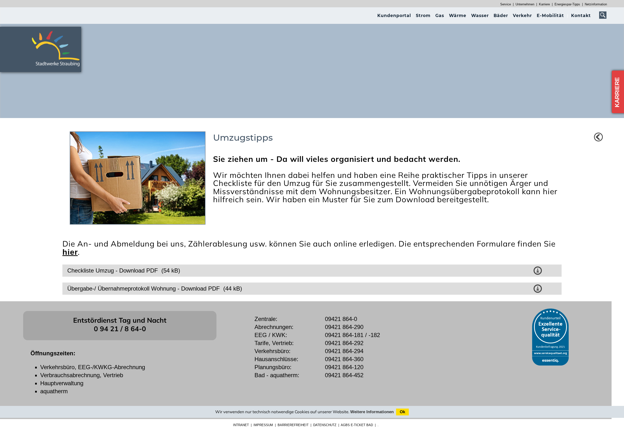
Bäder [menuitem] (501, 15)
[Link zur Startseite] (58, 68)
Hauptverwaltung (61, 383)
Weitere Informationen (372, 412)
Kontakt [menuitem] (581, 15)
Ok (402, 412)
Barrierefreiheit (293, 425)
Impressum (263, 425)
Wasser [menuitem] (480, 15)
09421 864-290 (344, 327)
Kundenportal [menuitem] (394, 15)
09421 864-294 (344, 351)
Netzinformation (596, 4)
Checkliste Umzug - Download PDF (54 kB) (123, 270)
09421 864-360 (344, 359)
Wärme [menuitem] (457, 15)
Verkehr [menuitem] (522, 15)
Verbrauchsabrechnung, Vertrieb (81, 375)
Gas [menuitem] (439, 15)
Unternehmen (525, 4)
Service (505, 4)
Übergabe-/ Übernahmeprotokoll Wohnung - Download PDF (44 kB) (154, 288)
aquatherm (54, 391)
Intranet (241, 425)
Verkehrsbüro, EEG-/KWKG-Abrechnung (92, 367)
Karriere (544, 4)
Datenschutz (324, 425)
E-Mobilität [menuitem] (550, 15)
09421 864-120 (344, 367)
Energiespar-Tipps (567, 4)
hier (70, 252)
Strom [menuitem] (423, 15)
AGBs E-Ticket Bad (357, 425)
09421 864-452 (344, 375)
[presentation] (394, 15)
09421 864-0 (341, 319)
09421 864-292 (344, 343)
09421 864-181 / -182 (352, 335)
